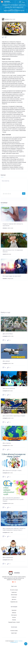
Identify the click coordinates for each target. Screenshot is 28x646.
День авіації (6, 361)
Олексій (4, 254)
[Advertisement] (14, 297)
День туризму (7, 443)
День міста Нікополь (9, 388)
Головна (11, 9)
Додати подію (14, 633)
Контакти (14, 617)
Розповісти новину (14, 630)
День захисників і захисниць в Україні (14, 415)
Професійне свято (14, 601)
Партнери (14, 619)
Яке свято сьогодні (14, 589)
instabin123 (7, 19)
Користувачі (14, 610)
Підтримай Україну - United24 (14, 622)
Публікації (14, 612)
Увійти (23, 2)
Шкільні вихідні (14, 594)
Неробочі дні (14, 592)
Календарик (5, 336)
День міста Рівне (8, 333)
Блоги (16, 9)
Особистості (14, 597)
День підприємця (8, 557)
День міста (14, 599)
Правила (16, 640)
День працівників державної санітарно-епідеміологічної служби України (13, 499)
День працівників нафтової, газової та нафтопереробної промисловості (14, 529)
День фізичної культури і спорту (12, 470)
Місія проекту (14, 615)
